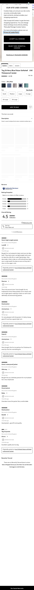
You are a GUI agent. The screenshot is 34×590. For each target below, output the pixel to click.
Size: (3, 90)
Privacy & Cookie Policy (11, 32)
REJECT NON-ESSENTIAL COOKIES (17, 47)
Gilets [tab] (11, 66)
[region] (17, 33)
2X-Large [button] (5, 99)
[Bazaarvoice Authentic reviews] (10, 188)
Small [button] (4, 94)
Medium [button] (12, 94)
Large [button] (20, 94)
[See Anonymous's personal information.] (11, 309)
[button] (4, 85)
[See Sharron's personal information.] (8, 281)
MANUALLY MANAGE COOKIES (17, 55)
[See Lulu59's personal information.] (7, 245)
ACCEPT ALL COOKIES (17, 39)
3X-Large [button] (14, 99)
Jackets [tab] (4, 66)
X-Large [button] (28, 94)
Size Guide (29, 90)
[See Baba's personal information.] (6, 393)
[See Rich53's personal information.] (7, 415)
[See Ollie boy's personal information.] (9, 369)
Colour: (4, 81)
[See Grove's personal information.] (7, 436)
